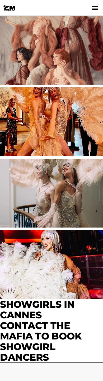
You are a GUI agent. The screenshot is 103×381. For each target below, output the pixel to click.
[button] (95, 8)
